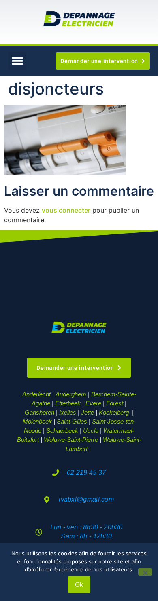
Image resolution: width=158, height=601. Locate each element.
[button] (17, 61)
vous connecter (66, 210)
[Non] (145, 572)
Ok (79, 584)
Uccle (90, 430)
